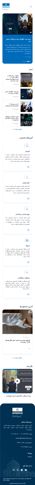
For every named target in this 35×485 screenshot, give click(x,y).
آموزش (27, 151)
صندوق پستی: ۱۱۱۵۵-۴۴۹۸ (24, 442)
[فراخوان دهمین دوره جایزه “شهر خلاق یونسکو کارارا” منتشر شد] (29, 348)
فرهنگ (28, 246)
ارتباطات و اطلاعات (24, 278)
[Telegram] (22, 470)
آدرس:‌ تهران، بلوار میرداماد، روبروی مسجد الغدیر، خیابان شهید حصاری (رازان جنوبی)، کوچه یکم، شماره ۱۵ (17, 427)
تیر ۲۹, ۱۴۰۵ (25, 337)
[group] (17, 332)
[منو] (31, 7)
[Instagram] (13, 470)
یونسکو (30, 456)
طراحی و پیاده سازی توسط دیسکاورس (17, 483)
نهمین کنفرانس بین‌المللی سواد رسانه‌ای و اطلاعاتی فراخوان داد (11, 118)
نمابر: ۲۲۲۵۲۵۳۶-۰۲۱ (26, 447)
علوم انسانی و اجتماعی (23, 214)
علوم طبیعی (26, 183)
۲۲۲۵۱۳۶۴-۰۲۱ (24, 434)
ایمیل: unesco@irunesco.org (24, 438)
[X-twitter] (18, 470)
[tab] (30, 61)
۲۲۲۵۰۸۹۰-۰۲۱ (14, 434)
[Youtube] (26, 470)
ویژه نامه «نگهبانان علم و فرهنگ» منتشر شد (18, 40)
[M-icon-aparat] (30, 470)
